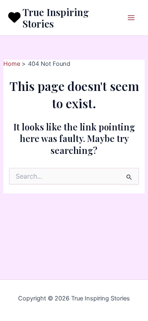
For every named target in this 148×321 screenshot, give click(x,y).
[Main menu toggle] (131, 17)
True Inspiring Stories (56, 17)
